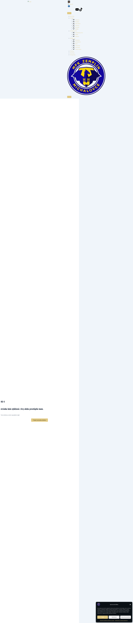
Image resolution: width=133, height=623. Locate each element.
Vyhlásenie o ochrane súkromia (121, 620)
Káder (76, 34)
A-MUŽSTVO (73, 31)
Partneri (72, 51)
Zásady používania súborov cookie (107, 620)
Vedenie (77, 20)
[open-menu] (69, 13)
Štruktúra (77, 40)
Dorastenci (78, 42)
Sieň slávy (77, 23)
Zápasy (77, 36)
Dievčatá (77, 47)
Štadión (77, 21)
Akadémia (72, 38)
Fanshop (72, 53)
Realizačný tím (79, 32)
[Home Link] (86, 94)
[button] (130, 604)
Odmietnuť (114, 617)
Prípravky (77, 45)
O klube (72, 18)
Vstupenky (72, 54)
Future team (78, 49)
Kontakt (77, 27)
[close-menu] (69, 97)
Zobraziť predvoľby (125, 617)
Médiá (76, 29)
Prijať (102, 617)
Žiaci (76, 43)
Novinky (72, 16)
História (77, 25)
